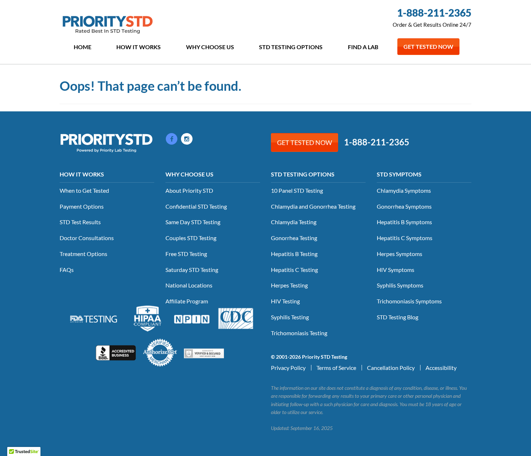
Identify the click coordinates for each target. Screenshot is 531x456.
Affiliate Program (186, 301)
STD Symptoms (399, 174)
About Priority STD (189, 190)
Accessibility (441, 367)
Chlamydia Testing (293, 221)
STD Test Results (80, 221)
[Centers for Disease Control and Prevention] (236, 317)
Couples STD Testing (190, 237)
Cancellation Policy (391, 367)
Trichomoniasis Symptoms (409, 301)
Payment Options (82, 206)
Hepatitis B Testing (294, 253)
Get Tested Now (428, 46)
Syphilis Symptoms (400, 285)
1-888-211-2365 (434, 13)
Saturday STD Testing (191, 269)
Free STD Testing (186, 253)
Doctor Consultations (87, 237)
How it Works (138, 46)
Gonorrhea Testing (294, 237)
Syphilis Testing (290, 317)
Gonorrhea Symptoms (404, 206)
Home (82, 46)
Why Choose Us (210, 46)
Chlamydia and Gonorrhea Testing (313, 206)
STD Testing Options (291, 46)
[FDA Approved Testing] (93, 318)
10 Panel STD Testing (297, 190)
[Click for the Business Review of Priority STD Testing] (116, 352)
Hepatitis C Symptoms (404, 237)
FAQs (67, 269)
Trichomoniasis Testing (299, 332)
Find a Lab (363, 46)
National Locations (188, 285)
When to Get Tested (84, 190)
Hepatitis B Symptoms (404, 221)
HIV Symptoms (395, 269)
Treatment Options (83, 253)
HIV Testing (285, 301)
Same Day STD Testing (192, 221)
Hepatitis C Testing (294, 269)
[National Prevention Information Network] (192, 318)
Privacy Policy (288, 367)
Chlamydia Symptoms (404, 190)
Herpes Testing (289, 285)
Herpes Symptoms (399, 253)
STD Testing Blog (397, 317)
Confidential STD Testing (196, 206)
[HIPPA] (147, 317)
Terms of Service (336, 367)
